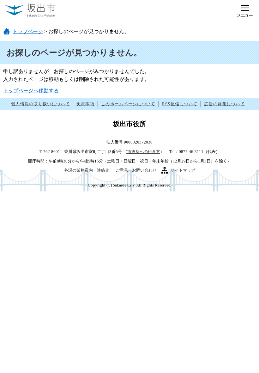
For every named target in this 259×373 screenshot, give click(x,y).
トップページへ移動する (31, 90)
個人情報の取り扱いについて (40, 103)
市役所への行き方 (143, 151)
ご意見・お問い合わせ (136, 170)
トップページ (28, 31)
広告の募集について (224, 103)
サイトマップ (183, 170)
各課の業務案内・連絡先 (86, 170)
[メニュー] (245, 11)
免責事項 (85, 103)
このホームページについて (128, 103)
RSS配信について (180, 103)
